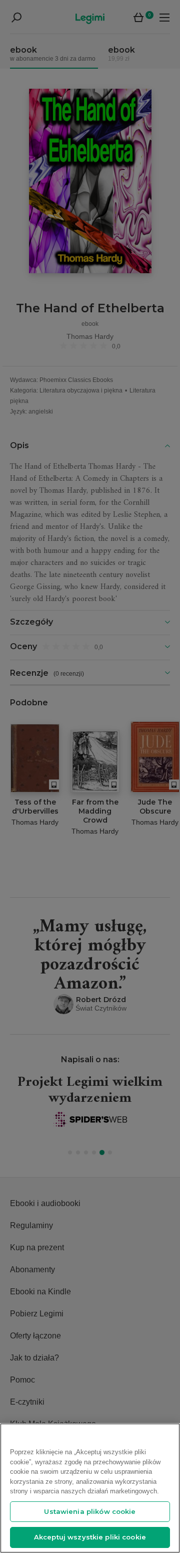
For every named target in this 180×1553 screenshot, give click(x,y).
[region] (90, 1488)
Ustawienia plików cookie (90, 1511)
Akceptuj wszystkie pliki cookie (90, 1537)
